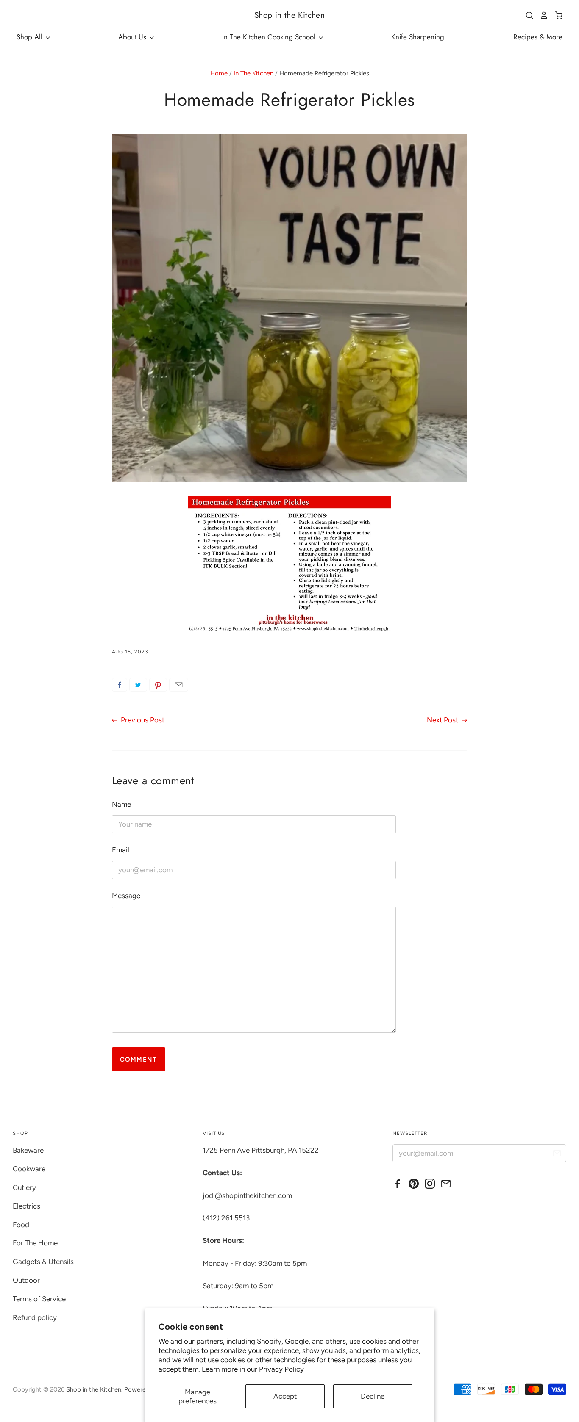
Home (219, 73)
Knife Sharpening (417, 37)
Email (178, 685)
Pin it (158, 685)
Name (121, 804)
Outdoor (26, 1280)
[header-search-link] (526, 15)
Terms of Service (39, 1299)
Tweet (138, 685)
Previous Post (141, 720)
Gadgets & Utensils (43, 1261)
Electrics (26, 1206)
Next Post (443, 720)
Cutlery (24, 1187)
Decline (372, 1396)
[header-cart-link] (555, 15)
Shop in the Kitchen (289, 15)
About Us (133, 37)
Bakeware (28, 1150)
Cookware (29, 1169)
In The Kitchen (253, 73)
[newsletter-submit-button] (557, 1155)
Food (21, 1224)
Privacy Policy (281, 1369)
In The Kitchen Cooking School (269, 37)
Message (126, 895)
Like (119, 685)
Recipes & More (537, 37)
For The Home (35, 1243)
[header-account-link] (541, 15)
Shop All (31, 37)
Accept (285, 1396)
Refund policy (35, 1317)
